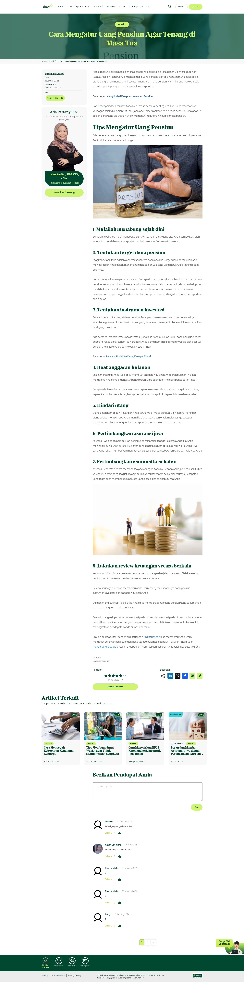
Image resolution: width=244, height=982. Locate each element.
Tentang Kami (135, 6)
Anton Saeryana (113, 844)
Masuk (181, 7)
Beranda (62, 6)
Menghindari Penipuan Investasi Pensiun (129, 96)
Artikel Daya (55, 61)
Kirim (196, 807)
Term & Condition (58, 975)
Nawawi (109, 821)
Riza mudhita (111, 868)
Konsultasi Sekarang (64, 192)
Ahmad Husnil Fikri (55, 98)
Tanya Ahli (97, 6)
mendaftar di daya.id (104, 646)
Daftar (195, 7)
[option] (122, 36)
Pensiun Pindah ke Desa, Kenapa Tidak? (128, 356)
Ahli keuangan (152, 637)
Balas (107, 833)
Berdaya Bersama (79, 6)
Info (148, 6)
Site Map (45, 975)
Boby (107, 914)
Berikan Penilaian (115, 687)
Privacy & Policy (74, 975)
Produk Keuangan (116, 6)
